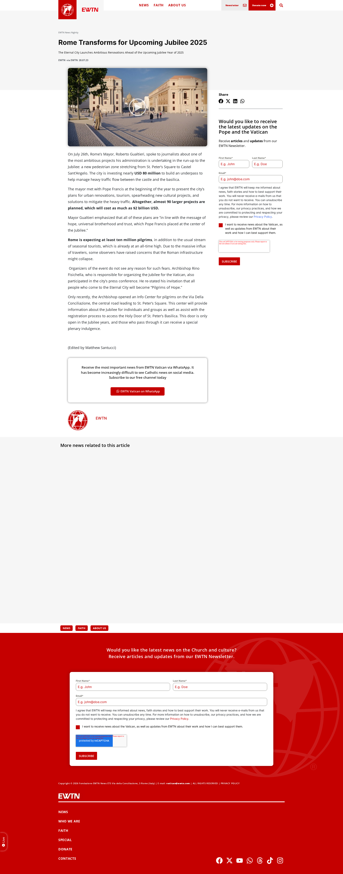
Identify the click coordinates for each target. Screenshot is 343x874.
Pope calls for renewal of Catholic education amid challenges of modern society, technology (168, 592)
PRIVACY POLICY (230, 783)
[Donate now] (272, 5)
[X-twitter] (229, 860)
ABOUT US (177, 5)
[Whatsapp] (249, 860)
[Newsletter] (245, 5)
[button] (220, 101)
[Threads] (259, 860)
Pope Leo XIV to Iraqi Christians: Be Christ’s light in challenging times (93, 590)
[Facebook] (219, 860)
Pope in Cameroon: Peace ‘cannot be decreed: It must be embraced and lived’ (94, 510)
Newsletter (232, 5)
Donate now (259, 5)
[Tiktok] (270, 860)
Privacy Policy (263, 216)
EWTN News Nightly (68, 32)
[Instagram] (280, 860)
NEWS (144, 5)
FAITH (159, 5)
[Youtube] (239, 860)
